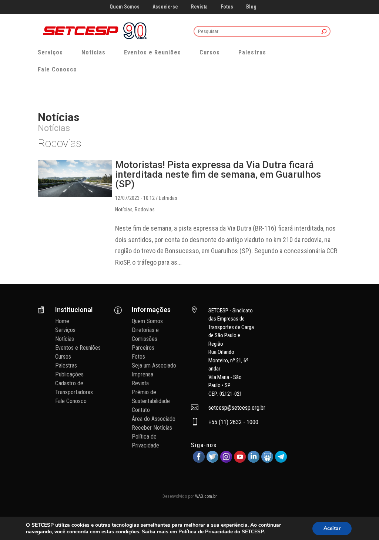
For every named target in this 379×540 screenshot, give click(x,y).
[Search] (324, 32)
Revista (199, 7)
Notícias (93, 52)
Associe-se (165, 7)
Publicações (69, 374)
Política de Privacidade (205, 531)
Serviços (50, 52)
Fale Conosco (57, 69)
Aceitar (332, 528)
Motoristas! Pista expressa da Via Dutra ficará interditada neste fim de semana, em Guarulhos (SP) (218, 174)
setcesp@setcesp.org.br (236, 407)
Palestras (252, 52)
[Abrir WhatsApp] (360, 521)
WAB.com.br (206, 496)
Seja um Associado (154, 365)
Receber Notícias (152, 427)
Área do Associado (153, 418)
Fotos (227, 7)
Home (62, 321)
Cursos (209, 52)
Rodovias (145, 209)
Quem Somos (125, 7)
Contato (141, 409)
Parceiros (143, 347)
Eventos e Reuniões (152, 52)
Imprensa (142, 374)
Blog (251, 7)
